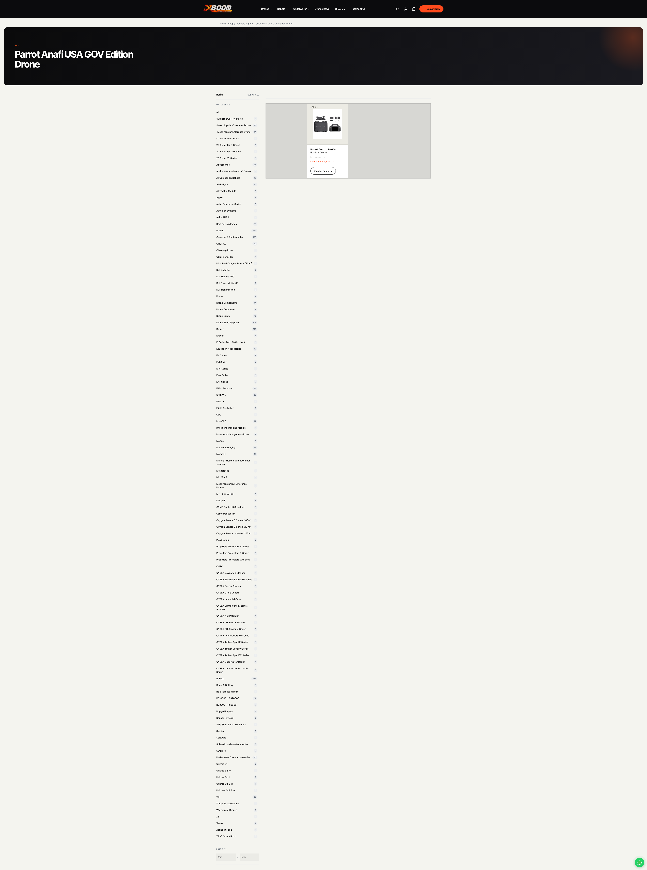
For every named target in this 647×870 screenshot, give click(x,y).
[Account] (405, 8)
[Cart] (413, 8)
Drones (265, 8)
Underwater (300, 8)
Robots (281, 8)
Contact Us (359, 8)
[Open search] (397, 8)
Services (340, 9)
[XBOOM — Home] (218, 9)
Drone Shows (322, 8)
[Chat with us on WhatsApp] (639, 862)
